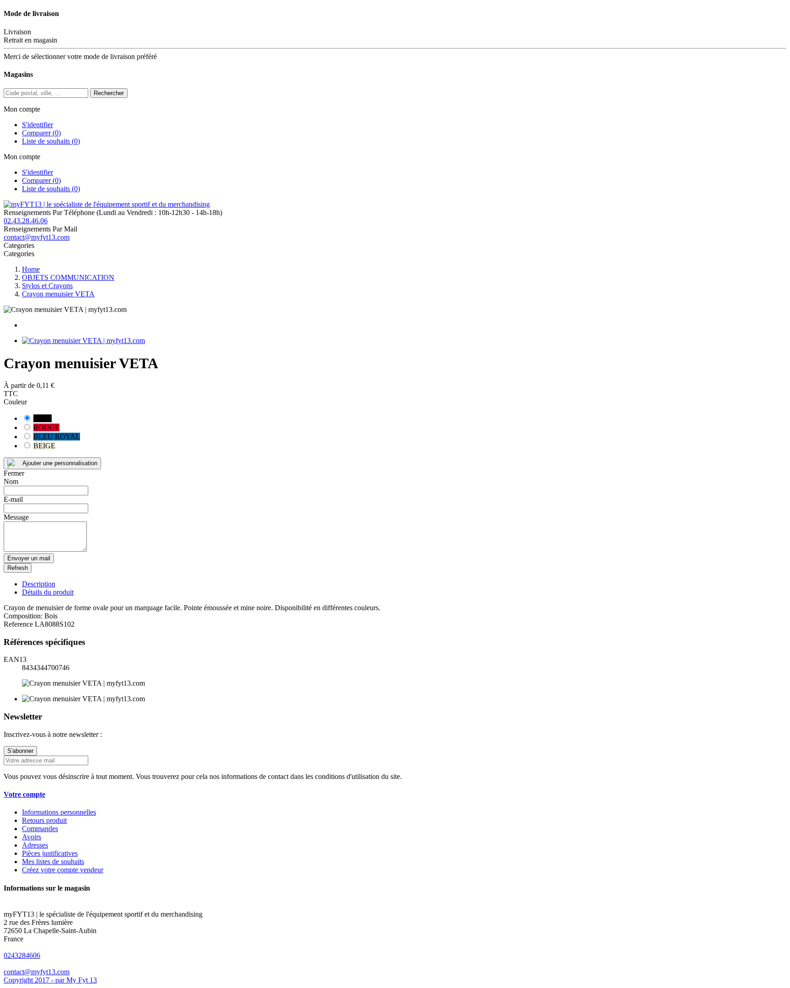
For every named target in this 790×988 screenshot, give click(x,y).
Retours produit (44, 820)
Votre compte (24, 794)
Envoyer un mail (28, 558)
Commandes (40, 828)
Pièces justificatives (50, 853)
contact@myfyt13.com (36, 237)
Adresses (35, 845)
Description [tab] (38, 584)
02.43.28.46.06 (26, 221)
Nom (11, 481)
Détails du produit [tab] (48, 592)
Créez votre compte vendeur (62, 870)
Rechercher (109, 93)
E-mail (13, 499)
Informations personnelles (59, 812)
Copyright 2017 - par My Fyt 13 (50, 980)
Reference (19, 624)
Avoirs (31, 837)
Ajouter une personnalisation (59, 463)
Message (16, 517)
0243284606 (22, 955)
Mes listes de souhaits (53, 861)
